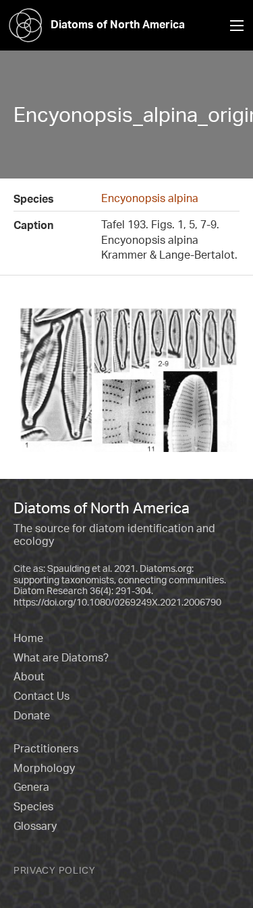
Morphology (44, 768)
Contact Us (41, 696)
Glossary (35, 826)
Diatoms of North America (118, 24)
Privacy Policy (54, 870)
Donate (31, 715)
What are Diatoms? (61, 657)
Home (28, 638)
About (29, 676)
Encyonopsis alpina (149, 198)
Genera (31, 786)
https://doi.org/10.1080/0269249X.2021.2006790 (117, 602)
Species (33, 806)
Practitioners (45, 748)
